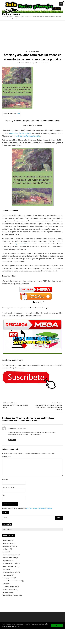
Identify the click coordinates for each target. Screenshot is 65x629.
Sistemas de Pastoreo (9, 589)
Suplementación (7, 592)
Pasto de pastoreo (8, 578)
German (11, 428)
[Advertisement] (32, 33)
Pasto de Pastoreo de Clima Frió (12, 581)
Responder (12, 439)
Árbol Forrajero (7, 540)
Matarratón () (20, 133)
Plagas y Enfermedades (10, 586)
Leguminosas (7, 560)
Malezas (5, 569)
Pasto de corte (7, 575)
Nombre (5, 479)
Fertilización (6, 549)
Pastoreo (5, 584)
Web (3, 495)
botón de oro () (28, 136)
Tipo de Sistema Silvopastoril (11, 595)
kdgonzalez (35, 62)
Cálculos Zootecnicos (9, 546)
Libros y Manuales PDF (32, 51)
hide (19, 113)
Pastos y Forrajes (11, 14)
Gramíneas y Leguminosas (10, 555)
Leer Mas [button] (17, 626)
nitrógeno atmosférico (21, 244)
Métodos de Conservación (10, 572)
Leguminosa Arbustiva (9, 558)
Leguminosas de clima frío (10, 563)
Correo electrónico (9, 487)
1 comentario (44, 62)
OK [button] (57, 625)
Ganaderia (5, 552)
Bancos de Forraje (8, 543)
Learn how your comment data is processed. (39, 508)
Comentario (6, 456)
